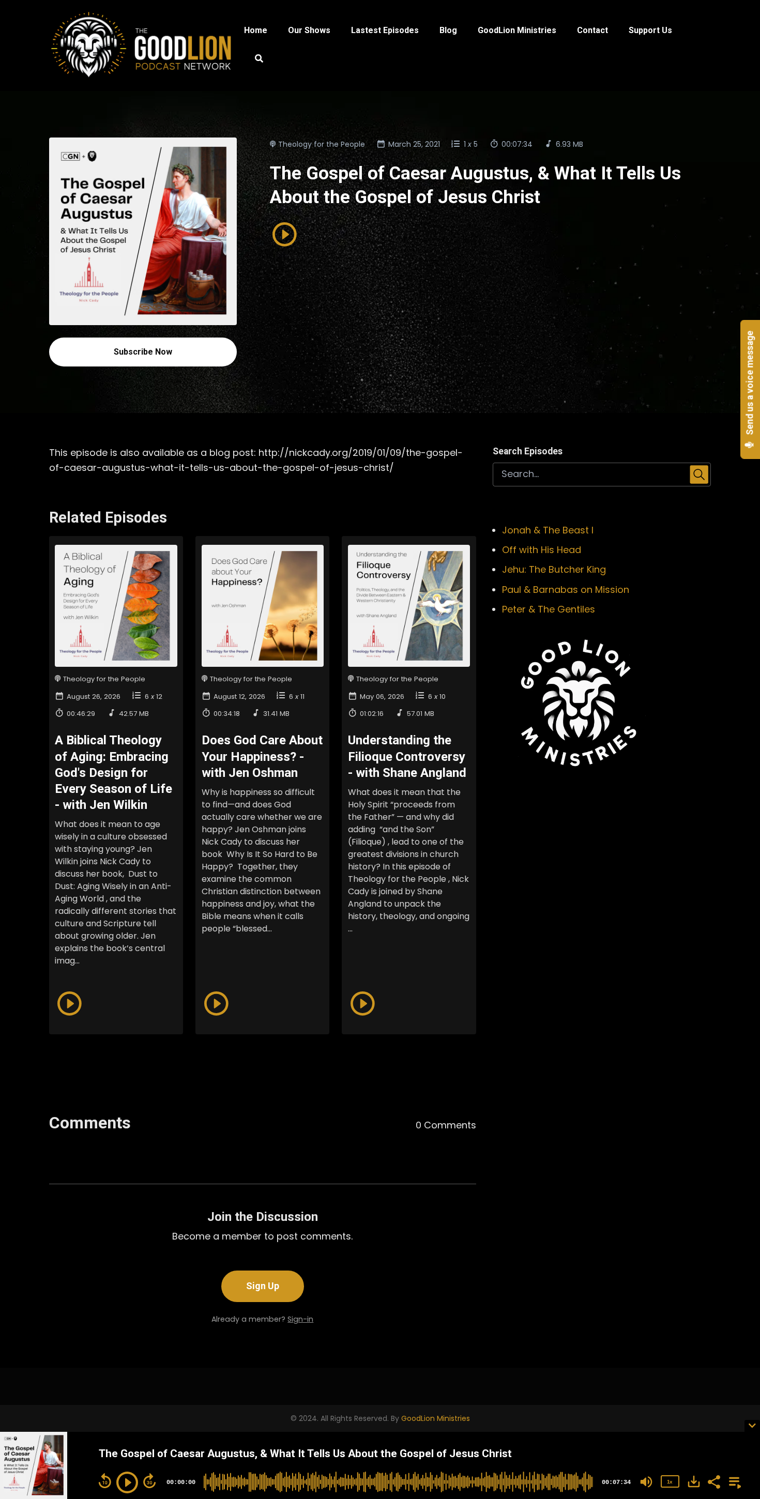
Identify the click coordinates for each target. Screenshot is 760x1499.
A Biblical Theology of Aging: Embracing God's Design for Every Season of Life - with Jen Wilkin (113, 772)
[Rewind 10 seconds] (105, 1481)
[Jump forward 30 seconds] (149, 1481)
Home (255, 30)
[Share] (713, 1481)
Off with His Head (541, 549)
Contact (592, 30)
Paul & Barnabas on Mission (565, 589)
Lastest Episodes (385, 30)
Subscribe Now (143, 352)
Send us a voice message (750, 384)
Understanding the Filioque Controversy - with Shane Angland (407, 756)
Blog (448, 30)
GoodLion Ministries (517, 30)
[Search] (253, 59)
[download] (694, 1481)
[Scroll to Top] (735, 1383)
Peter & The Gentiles (548, 609)
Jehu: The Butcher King (554, 569)
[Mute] (646, 1482)
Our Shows (309, 30)
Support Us (650, 30)
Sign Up (262, 1285)
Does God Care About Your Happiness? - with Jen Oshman (262, 756)
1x (669, 1482)
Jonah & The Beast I (548, 530)
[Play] (127, 1482)
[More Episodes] (733, 1481)
